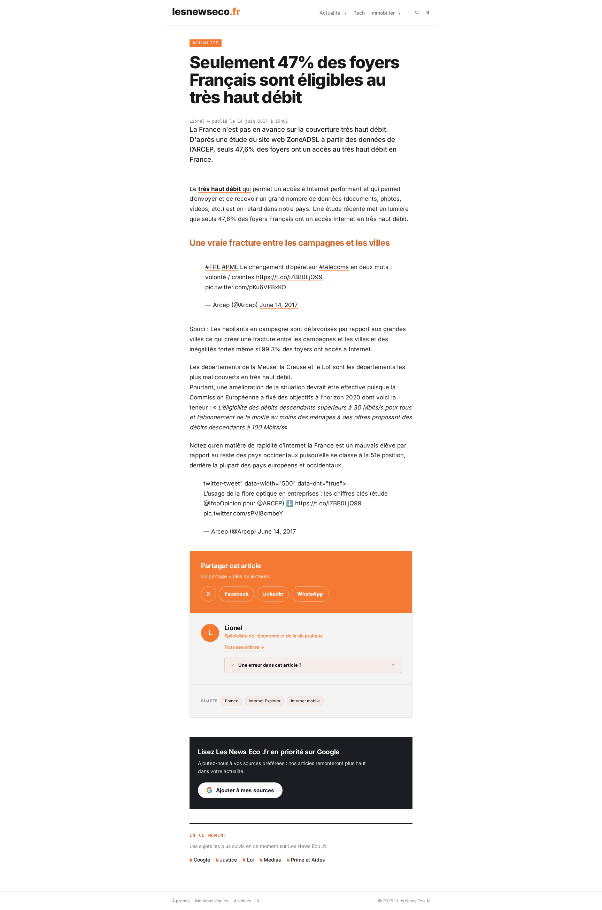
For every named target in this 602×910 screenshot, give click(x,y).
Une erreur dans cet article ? (269, 665)
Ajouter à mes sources (245, 790)
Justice (228, 860)
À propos (181, 900)
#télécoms (334, 266)
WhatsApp (310, 594)
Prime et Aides (308, 860)
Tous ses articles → (244, 647)
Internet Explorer (264, 700)
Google (202, 860)
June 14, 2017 (279, 304)
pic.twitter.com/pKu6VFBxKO (245, 287)
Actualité (329, 13)
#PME (230, 266)
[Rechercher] (417, 12)
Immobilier (382, 13)
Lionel (197, 121)
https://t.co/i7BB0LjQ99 (289, 277)
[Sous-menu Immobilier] (399, 13)
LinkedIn (272, 594)
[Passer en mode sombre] (427, 12)
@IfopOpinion (222, 503)
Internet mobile (305, 700)
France (231, 700)
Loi (250, 860)
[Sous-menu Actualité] (345, 13)
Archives (242, 900)
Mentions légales (211, 900)
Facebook (236, 594)
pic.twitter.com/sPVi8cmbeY (243, 513)
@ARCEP (269, 503)
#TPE (212, 266)
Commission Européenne (224, 397)
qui (224, 188)
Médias (272, 860)
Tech (359, 13)
